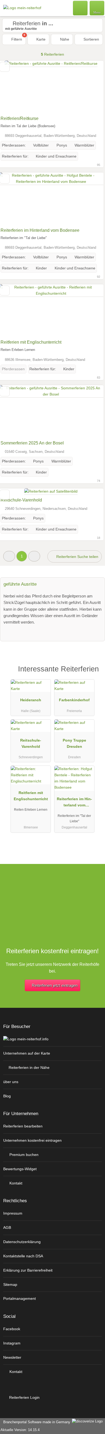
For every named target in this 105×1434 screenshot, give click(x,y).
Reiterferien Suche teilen (76, 556)
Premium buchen (23, 1154)
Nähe (64, 39)
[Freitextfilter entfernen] (80, 7)
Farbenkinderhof (74, 700)
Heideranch (30, 700)
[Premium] (94, 674)
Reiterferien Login (24, 1397)
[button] (9, 556)
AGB (7, 1227)
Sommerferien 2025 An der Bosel (32, 443)
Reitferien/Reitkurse (19, 118)
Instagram (11, 1343)
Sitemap (10, 1284)
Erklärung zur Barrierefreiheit (27, 1270)
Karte (40, 39)
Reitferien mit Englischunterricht (31, 342)
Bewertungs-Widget (20, 1169)
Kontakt (15, 1183)
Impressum (12, 1213)
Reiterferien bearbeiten (23, 1126)
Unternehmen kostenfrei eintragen (32, 1140)
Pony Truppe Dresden (74, 743)
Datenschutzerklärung (22, 1242)
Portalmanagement (19, 1298)
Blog (7, 1096)
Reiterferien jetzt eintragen (55, 985)
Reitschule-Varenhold (21, 500)
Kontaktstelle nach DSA (23, 1256)
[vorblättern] (89, 87)
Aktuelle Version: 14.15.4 (20, 1430)
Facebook (11, 1329)
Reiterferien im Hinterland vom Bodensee (40, 230)
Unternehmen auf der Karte (26, 1053)
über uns (10, 1082)
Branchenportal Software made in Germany (35, 1422)
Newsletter (12, 1357)
